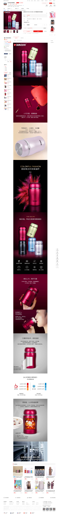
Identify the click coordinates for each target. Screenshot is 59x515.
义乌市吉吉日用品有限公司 (11, 2)
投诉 (46, 13)
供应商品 (10, 8)
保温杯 (8, 10)
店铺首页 (5, 10)
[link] (5, 10)
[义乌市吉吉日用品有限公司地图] (23, 5)
